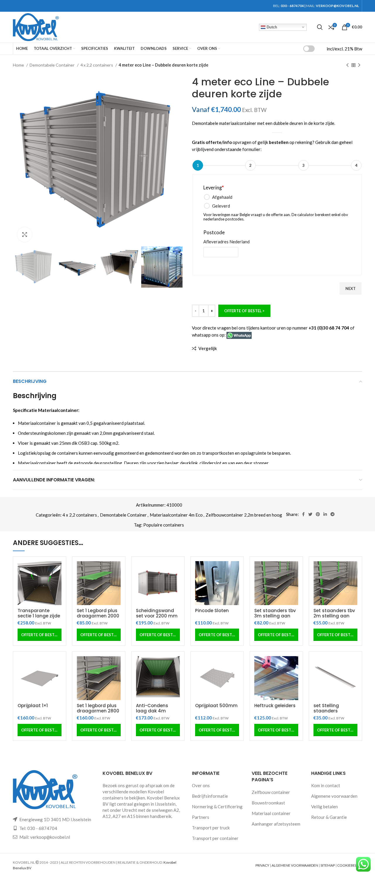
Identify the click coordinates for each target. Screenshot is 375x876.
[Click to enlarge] (24, 234)
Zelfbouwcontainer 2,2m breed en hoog (244, 514)
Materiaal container (271, 813)
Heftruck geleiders (275, 705)
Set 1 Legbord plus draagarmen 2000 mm (98, 615)
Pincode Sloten (212, 610)
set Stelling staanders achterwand (327, 710)
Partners (200, 817)
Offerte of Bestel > (244, 310)
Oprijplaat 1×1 (33, 705)
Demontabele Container (53, 64)
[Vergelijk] (57, 570)
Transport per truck (211, 827)
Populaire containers (163, 524)
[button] (40, 635)
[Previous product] (347, 65)
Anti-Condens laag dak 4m (152, 708)
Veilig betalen (324, 806)
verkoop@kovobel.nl (50, 837)
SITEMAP (328, 865)
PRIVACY (262, 865)
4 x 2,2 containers (97, 64)
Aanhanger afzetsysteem (276, 823)
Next (350, 288)
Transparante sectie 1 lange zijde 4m (39, 615)
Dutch (271, 27)
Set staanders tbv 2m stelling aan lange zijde (334, 615)
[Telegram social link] (332, 514)
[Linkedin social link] (325, 514)
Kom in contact (325, 785)
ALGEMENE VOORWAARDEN (295, 865)
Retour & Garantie (329, 817)
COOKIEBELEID (349, 865)
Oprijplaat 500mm (216, 705)
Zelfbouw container (271, 792)
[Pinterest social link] (318, 514)
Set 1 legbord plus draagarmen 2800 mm (98, 710)
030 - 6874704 (292, 6)
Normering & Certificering (217, 806)
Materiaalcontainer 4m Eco (176, 514)
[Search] (319, 27)
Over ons (201, 785)
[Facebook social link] (303, 514)
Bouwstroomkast (268, 802)
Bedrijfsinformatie (210, 796)
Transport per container (215, 838)
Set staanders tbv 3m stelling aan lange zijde (275, 615)
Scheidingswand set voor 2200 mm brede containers (157, 615)
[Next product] (359, 65)
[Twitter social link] (310, 514)
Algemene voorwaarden (334, 796)
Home (19, 64)
